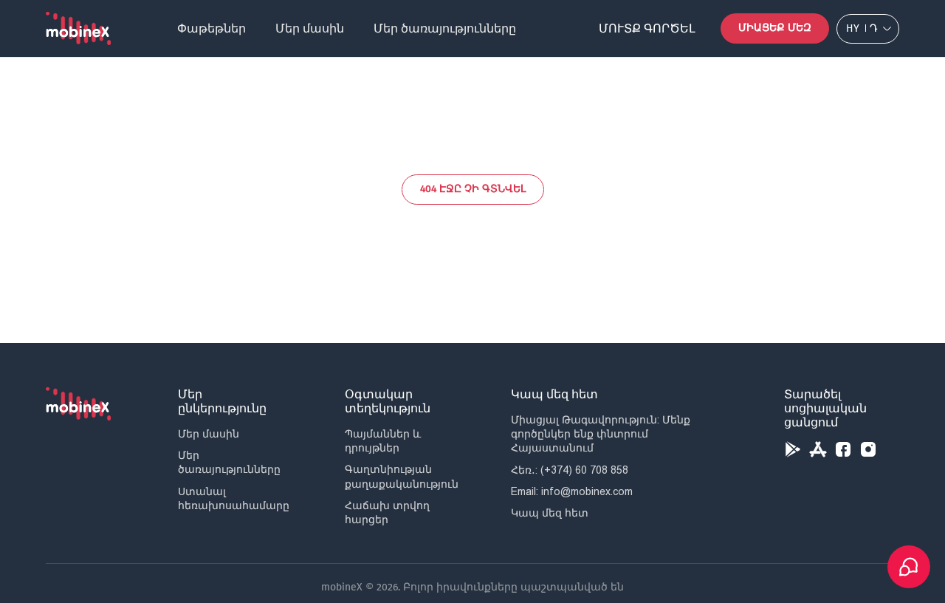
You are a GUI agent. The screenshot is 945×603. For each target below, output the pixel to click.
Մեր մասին (309, 28)
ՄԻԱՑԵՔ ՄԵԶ (774, 27)
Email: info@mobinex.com (572, 491)
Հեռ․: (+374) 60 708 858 (569, 470)
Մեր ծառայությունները (445, 28)
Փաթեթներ (211, 28)
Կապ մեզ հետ (549, 513)
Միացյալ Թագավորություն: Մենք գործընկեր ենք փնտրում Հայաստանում (600, 434)
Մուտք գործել (647, 28)
